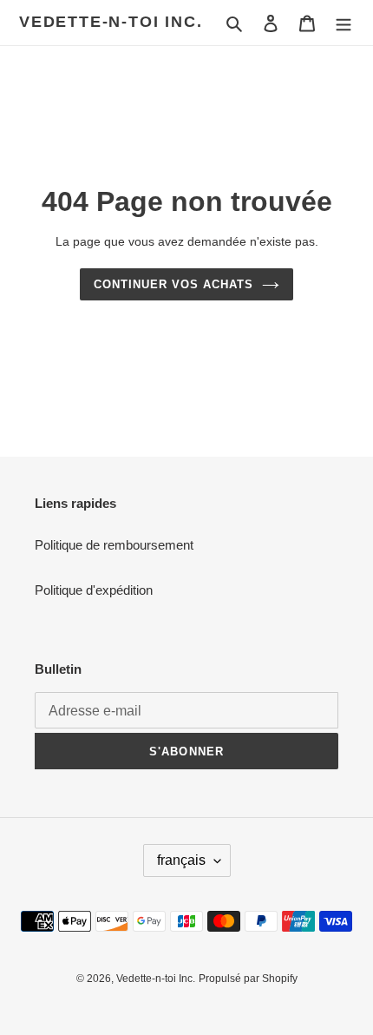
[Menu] (343, 23)
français (181, 860)
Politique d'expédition (94, 590)
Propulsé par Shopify (248, 978)
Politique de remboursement (114, 544)
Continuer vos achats (174, 284)
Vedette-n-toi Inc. (110, 21)
